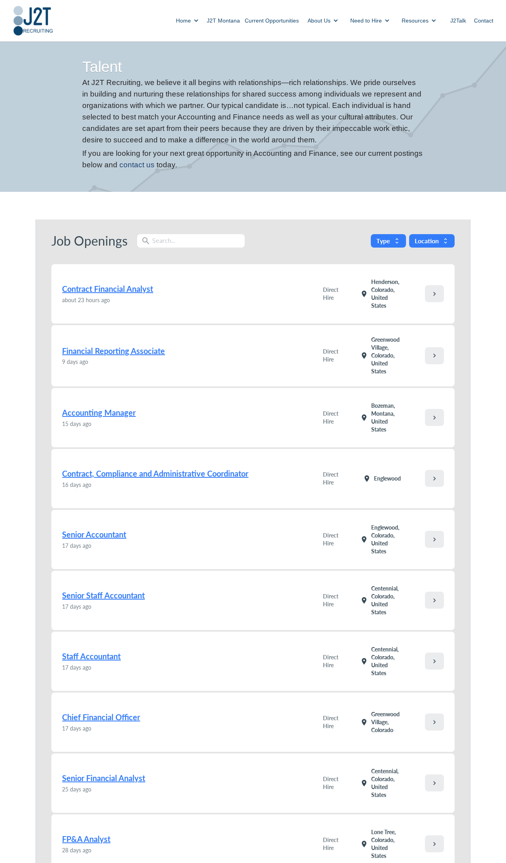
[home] (33, 20)
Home (183, 20)
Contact (483, 20)
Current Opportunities (272, 20)
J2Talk (458, 20)
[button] (187, 20)
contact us (137, 165)
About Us (319, 20)
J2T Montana (223, 20)
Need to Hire (366, 20)
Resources (415, 20)
